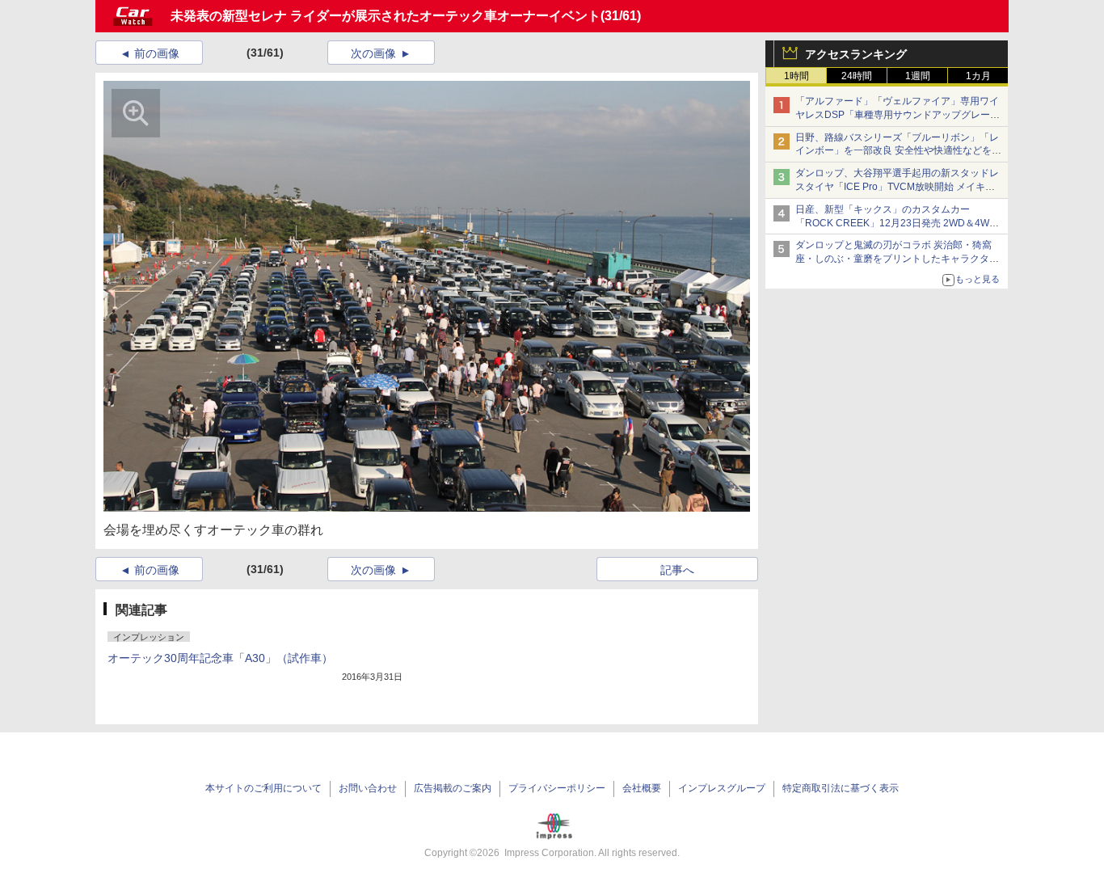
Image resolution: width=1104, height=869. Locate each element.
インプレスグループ (721, 788)
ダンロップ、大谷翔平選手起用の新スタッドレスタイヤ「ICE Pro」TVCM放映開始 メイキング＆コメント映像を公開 (897, 186)
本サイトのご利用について (263, 788)
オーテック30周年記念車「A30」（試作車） (220, 658)
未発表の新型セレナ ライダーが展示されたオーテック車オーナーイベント (385, 16)
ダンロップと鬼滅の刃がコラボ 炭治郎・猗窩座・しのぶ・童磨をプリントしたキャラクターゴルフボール (897, 258)
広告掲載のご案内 (452, 788)
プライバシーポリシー (556, 788)
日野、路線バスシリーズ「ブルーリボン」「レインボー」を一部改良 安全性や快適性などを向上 (898, 151)
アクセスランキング (856, 54)
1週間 (917, 76)
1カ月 (978, 76)
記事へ (677, 569)
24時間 (856, 76)
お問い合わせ (368, 788)
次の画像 (373, 53)
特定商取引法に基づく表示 (840, 788)
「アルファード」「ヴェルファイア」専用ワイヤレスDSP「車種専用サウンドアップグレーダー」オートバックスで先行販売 (897, 114)
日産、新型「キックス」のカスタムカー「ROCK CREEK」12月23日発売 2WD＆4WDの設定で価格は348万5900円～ (896, 223)
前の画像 (156, 53)
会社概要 (641, 788)
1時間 (796, 76)
